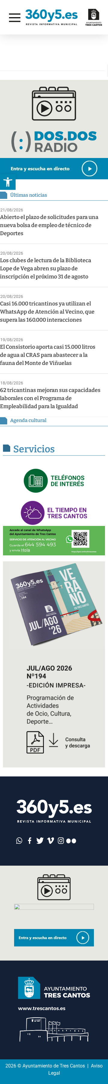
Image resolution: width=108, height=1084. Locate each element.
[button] (8, 182)
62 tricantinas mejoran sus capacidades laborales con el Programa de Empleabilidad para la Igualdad (50, 398)
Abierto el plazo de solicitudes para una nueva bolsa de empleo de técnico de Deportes (49, 225)
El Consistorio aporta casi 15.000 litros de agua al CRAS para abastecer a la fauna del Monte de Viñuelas (47, 355)
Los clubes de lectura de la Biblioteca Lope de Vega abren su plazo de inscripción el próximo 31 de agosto (45, 268)
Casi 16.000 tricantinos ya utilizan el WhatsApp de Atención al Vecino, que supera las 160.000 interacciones (47, 311)
